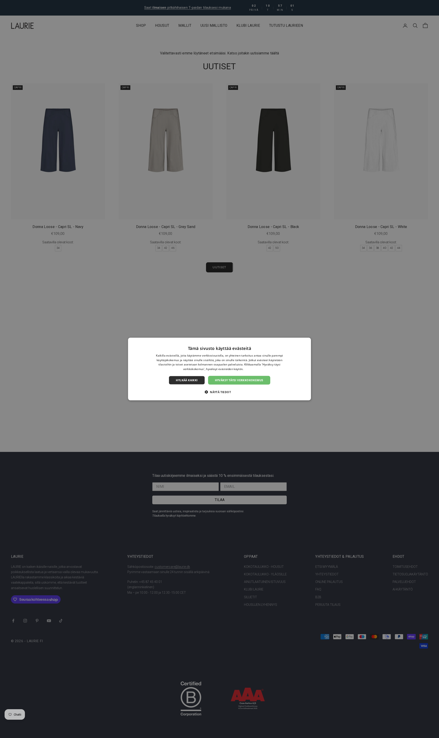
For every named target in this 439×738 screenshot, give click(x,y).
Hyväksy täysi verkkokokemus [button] (239, 380)
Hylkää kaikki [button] (187, 380)
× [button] (306, 342)
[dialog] (219, 369)
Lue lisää (250, 369)
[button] (219, 392)
